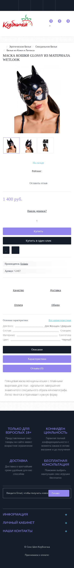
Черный (66, 339)
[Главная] (4, 46)
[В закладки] (6, 250)
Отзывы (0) (37, 368)
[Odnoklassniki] (40, 504)
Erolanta (24, 264)
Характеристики (37, 359)
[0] (50, 24)
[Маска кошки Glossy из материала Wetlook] (37, 99)
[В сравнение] (15, 250)
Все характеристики (60, 320)
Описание (37, 349)
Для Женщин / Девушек (58, 326)
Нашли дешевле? (37, 211)
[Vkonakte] (34, 504)
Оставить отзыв (38, 183)
